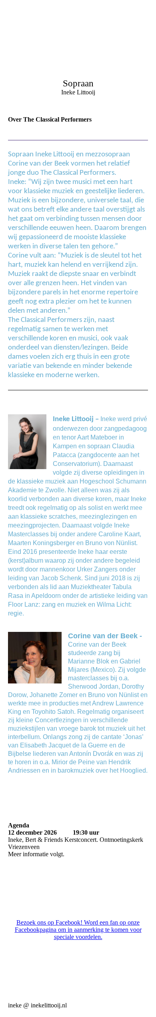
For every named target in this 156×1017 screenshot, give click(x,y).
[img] (78, 50)
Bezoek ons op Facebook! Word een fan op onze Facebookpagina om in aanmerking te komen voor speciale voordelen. (78, 929)
